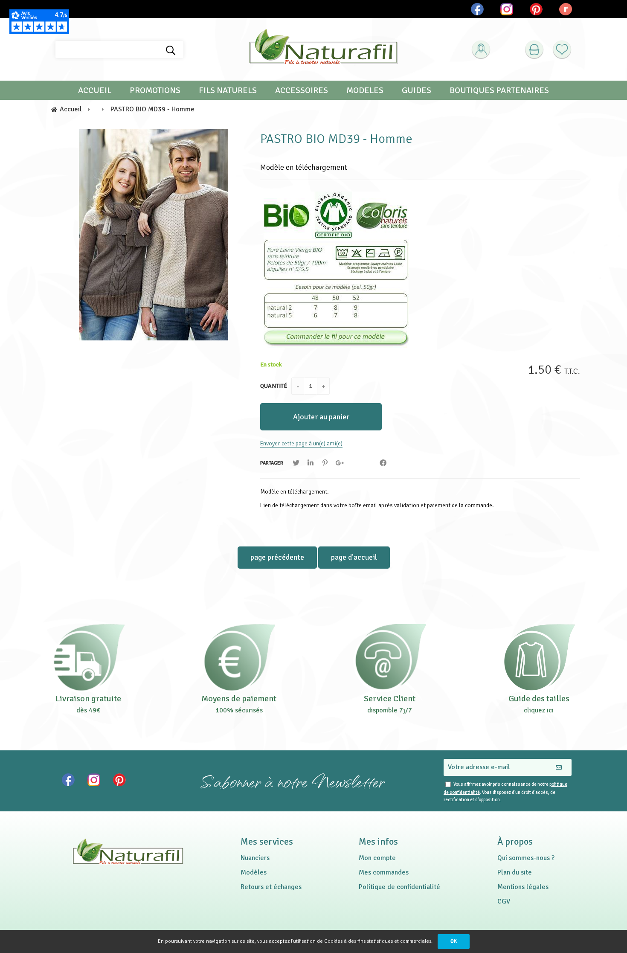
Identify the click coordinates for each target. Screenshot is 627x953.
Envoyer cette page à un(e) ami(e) (301, 443)
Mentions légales (523, 887)
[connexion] (481, 49)
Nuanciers (255, 858)
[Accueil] (323, 49)
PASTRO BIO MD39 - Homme (336, 139)
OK (453, 941)
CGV (503, 901)
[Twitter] (296, 463)
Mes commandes (384, 872)
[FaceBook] (383, 463)
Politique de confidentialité (399, 887)
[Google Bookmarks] (339, 463)
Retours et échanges (271, 887)
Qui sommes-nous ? (525, 858)
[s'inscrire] (495, 71)
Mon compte (377, 858)
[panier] (534, 49)
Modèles (254, 872)
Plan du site (514, 872)
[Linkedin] (310, 463)
